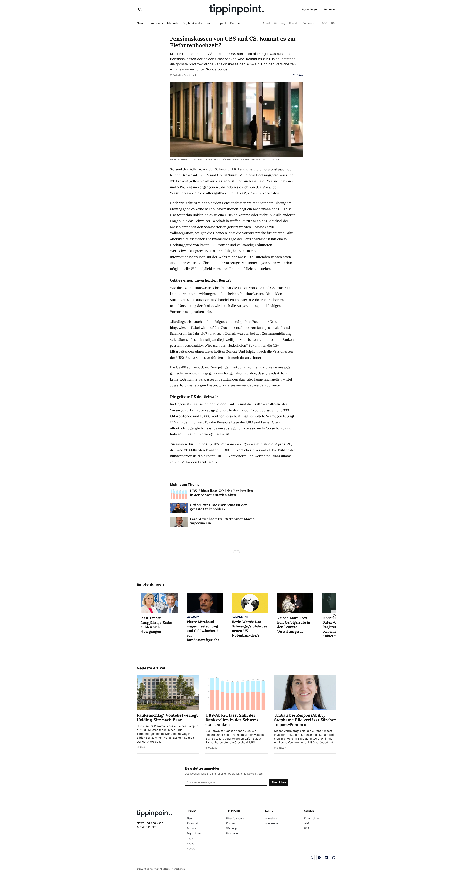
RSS (333, 23)
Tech (209, 23)
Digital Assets (192, 23)
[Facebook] (319, 857)
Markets (172, 23)
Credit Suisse (227, 175)
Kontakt (293, 23)
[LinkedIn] (326, 857)
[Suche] (140, 9)
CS (272, 288)
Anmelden (329, 9)
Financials (156, 23)
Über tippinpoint (235, 818)
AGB (324, 23)
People (235, 23)
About (266, 23)
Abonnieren (309, 9)
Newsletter (232, 833)
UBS (206, 175)
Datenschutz (310, 23)
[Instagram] (333, 857)
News (141, 23)
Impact (221, 23)
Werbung (279, 23)
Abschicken (279, 782)
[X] (312, 857)
